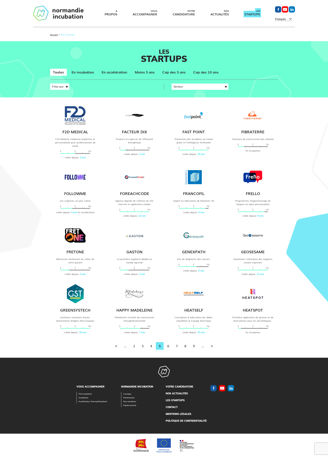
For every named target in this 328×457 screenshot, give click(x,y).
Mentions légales (178, 413)
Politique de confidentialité (186, 420)
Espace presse (129, 405)
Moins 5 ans (145, 71)
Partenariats (129, 397)
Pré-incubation (85, 393)
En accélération (114, 71)
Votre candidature (179, 386)
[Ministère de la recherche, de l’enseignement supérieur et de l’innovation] (186, 445)
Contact (172, 407)
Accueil (54, 34)
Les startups (175, 400)
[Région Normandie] (141, 445)
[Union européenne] (164, 445)
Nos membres (129, 401)
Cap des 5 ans (174, 71)
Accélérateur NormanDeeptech (93, 401)
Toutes (58, 71)
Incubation (83, 397)
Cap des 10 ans (206, 71)
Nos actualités (177, 393)
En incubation (83, 71)
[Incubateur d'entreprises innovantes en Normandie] (58, 13)
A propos (127, 393)
